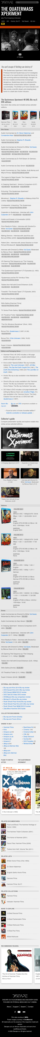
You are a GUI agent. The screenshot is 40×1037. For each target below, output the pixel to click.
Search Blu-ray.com (4, 405)
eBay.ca (6, 743)
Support (16, 1007)
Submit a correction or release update (19, 413)
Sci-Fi (18, 21)
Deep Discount (28, 736)
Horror (13, 21)
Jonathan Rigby (29, 392)
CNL (25, 734)
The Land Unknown (17, 365)
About (9, 1007)
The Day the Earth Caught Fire (19, 367)
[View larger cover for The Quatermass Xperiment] (5, 115)
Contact (30, 1007)
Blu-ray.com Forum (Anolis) (12, 717)
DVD (20, 404)
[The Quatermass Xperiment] (6, 540)
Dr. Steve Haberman (24, 133)
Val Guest (25, 21)
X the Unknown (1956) (10, 812)
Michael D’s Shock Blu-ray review (15, 699)
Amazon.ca (7, 732)
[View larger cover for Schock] (33, 115)
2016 (33, 126)
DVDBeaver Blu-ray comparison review (16, 697)
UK (8, 21)
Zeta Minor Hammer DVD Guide (14, 708)
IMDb (26, 1017)
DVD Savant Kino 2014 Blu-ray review (16, 690)
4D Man (32, 365)
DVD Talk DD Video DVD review (14, 694)
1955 (3, 21)
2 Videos (20, 57)
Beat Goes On (28, 727)
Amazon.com (8, 734)
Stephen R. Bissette (24, 140)
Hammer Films (5, 122)
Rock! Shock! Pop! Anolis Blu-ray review (17, 701)
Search (23, 1007)
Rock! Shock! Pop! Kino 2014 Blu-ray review (18, 704)
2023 (15, 126)
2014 (24, 126)
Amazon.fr (6, 741)
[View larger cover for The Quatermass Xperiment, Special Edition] (15, 115)
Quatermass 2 (14, 331)
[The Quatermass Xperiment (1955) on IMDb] (3, 24)
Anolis (33, 122)
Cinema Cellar (28, 732)
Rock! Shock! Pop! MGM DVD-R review (17, 706)
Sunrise (26, 739)
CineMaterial (28, 1019)
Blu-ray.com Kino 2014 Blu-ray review (16, 687)
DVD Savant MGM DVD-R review (14, 692)
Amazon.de (7, 739)
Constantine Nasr (7, 135)
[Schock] (6, 566)
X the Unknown (15, 338)
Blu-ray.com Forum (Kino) (12, 719)
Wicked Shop (28, 743)
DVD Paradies (28, 741)
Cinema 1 (26, 729)
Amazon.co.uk (8, 736)
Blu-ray (13, 404)
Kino (15, 122)
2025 (5, 126)
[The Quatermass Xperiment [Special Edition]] (6, 516)
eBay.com (6, 750)
